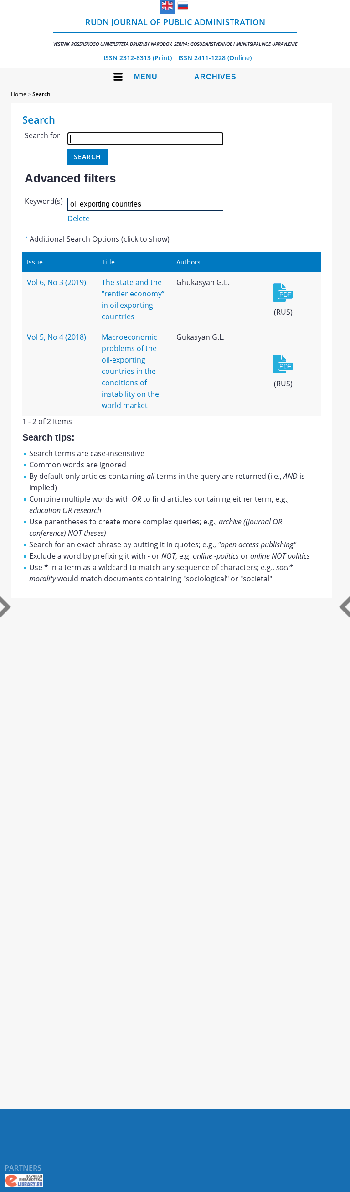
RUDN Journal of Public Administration (175, 31)
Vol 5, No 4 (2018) (56, 337)
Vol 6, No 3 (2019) (56, 282)
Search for (42, 135)
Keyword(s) (44, 201)
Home (18, 94)
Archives (215, 77)
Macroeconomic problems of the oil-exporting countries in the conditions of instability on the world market (130, 371)
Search (41, 94)
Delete (78, 218)
